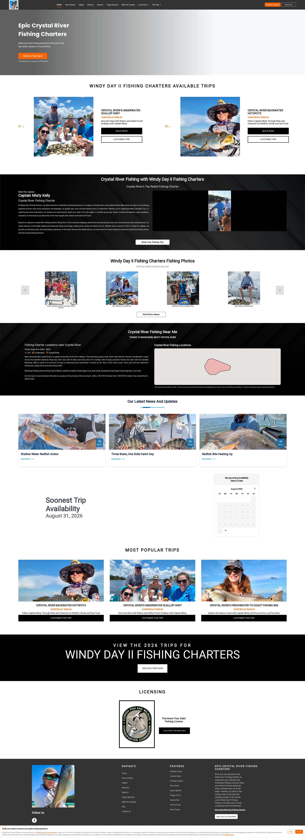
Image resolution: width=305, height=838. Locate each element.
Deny (291, 832)
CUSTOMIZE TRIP (122, 139)
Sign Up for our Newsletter (226, 816)
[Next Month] (254, 488)
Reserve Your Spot (32, 56)
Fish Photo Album (151, 314)
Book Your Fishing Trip (152, 242)
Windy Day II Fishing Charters (46, 832)
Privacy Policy (229, 835)
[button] (143, 5)
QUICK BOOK (122, 131)
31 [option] (225, 530)
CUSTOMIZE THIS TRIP (61, 618)
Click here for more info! (174, 731)
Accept (299, 832)
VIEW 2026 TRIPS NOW (152, 668)
